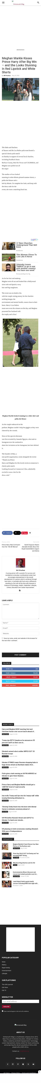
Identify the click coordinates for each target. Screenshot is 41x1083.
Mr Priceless (7, 75)
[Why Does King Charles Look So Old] (6, 865)
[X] (28, 1064)
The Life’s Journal (7, 984)
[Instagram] (13, 1064)
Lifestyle (4, 973)
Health (15, 865)
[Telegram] (23, 1064)
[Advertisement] (20, 27)
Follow (35, 673)
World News (5, 745)
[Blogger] (20, 590)
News (3, 962)
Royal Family (5, 734)
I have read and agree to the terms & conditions (16, 1011)
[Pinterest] (18, 1064)
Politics (4, 965)
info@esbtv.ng (24, 1051)
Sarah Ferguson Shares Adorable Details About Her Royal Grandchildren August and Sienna (30, 548)
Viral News (4, 811)
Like (37, 669)
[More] (30, 533)
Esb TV (4, 990)
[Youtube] (33, 1064)
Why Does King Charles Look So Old (24, 863)
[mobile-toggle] (3, 2)
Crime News (16, 876)
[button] (38, 2)
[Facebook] (8, 1064)
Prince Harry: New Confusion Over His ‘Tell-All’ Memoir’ (11, 546)
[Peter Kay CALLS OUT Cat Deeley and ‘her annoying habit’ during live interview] (6, 856)
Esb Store (5, 987)
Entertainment (6, 970)
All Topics (7, 1073)
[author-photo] (20, 567)
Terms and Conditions (29, 1073)
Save (25, 533)
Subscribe (35, 685)
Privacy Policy (16, 1073)
